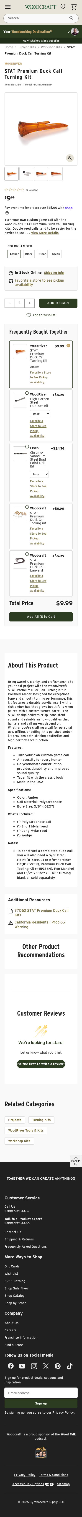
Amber (14, 254)
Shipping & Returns (19, 1239)
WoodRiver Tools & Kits (26, 1130)
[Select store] (64, 7)
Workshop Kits (51, 47)
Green (56, 254)
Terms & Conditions (53, 1475)
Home (9, 47)
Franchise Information (21, 1337)
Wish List (11, 1273)
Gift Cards (12, 1266)
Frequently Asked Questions (26, 1246)
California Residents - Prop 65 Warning (40, 924)
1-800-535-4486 (17, 1223)
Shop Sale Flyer (16, 1288)
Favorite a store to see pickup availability (39, 282)
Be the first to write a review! (41, 1064)
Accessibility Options (28, 1484)
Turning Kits (27, 47)
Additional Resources (29, 899)
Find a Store (14, 1345)
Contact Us (13, 1232)
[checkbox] (41, 364)
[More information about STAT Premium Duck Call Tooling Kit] (27, 506)
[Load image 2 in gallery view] (26, 174)
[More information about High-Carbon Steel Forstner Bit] (27, 393)
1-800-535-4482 (17, 1211)
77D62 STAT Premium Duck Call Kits (41, 913)
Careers (10, 1330)
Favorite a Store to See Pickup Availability (40, 377)
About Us (11, 1323)
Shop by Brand (15, 1303)
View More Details (45, 233)
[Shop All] (7, 7)
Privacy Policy (63, 1412)
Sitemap (63, 1484)
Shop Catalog (15, 1295)
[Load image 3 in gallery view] (41, 174)
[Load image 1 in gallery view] (11, 174)
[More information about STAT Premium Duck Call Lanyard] (27, 554)
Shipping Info (54, 273)
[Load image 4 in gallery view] (56, 174)
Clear (42, 254)
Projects (14, 1120)
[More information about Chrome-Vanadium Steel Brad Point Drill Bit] (27, 446)
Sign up (41, 1403)
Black (29, 254)
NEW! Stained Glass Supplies (41, 40)
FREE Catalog (15, 1281)
